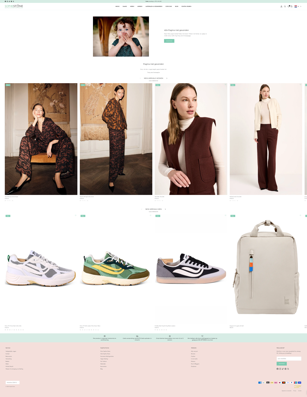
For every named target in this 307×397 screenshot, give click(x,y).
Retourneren (9, 356)
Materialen (103, 364)
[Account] (281, 6)
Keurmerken (103, 366)
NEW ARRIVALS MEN (153, 209)
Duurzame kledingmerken (107, 356)
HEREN (132, 6)
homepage (188, 36)
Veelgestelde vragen (11, 351)
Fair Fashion (103, 361)
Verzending (9, 359)
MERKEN (139, 6)
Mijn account (194, 351)
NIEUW (117, 6)
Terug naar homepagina (153, 72)
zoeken (203, 34)
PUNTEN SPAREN (186, 6)
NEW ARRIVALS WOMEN (153, 78)
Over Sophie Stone (105, 351)
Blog (101, 369)
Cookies (193, 356)
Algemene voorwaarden (286, 390)
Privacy (294, 390)
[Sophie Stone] (14, 6)
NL (298, 6)
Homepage (169, 41)
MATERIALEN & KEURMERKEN (154, 6)
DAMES (125, 6)
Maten (7, 364)
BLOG (176, 6)
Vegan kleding (104, 359)
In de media (194, 359)
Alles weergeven (153, 80)
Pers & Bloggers (195, 364)
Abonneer (282, 363)
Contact (7, 354)
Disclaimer (193, 366)
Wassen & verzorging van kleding (14, 369)
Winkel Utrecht (9, 366)
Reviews (193, 354)
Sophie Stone (12, 386)
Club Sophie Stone (105, 354)
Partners (193, 361)
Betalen (7, 361)
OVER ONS (169, 6)
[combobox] (298, 6)
